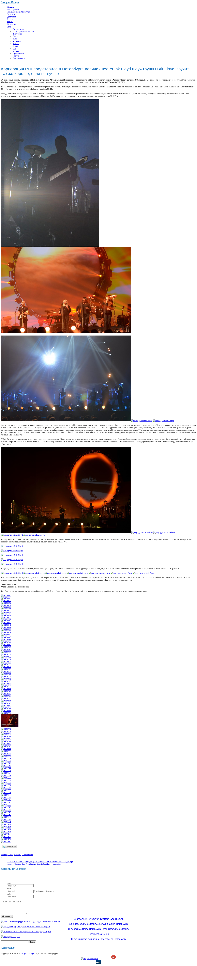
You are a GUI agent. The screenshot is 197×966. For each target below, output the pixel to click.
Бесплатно (11, 14)
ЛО (14, 48)
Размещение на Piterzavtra (18, 12)
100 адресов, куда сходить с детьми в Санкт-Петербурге (98, 924)
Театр (15, 36)
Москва (16, 51)
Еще (9, 26)
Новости (17, 854)
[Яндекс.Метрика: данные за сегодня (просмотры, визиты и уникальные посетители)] (89, 958)
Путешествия (18, 53)
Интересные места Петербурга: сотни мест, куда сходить (98, 929)
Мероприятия (13, 9)
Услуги (16, 56)
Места (10, 19)
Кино (15, 39)
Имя (9, 883)
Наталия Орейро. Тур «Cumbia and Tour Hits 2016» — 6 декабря (34, 864)
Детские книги (19, 58)
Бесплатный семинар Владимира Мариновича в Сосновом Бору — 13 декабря (40, 861)
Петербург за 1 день (98, 934)
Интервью (17, 34)
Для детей (11, 17)
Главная (10, 7)
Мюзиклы (17, 41)
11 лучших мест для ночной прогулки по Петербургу (98, 939)
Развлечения (18, 29)
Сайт (9, 894)
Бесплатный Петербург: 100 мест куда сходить (98, 919)
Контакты (11, 24)
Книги (15, 46)
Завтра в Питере (10, 2)
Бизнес (16, 43)
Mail (9, 888)
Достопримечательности (23, 31)
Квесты (10, 21)
